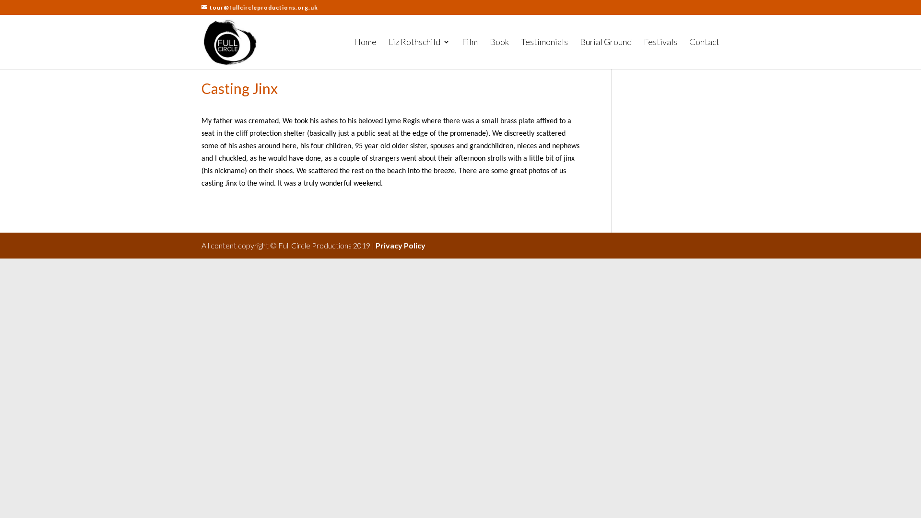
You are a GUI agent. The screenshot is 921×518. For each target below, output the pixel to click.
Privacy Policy (400, 245)
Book (499, 42)
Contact (704, 42)
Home (365, 42)
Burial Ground (606, 42)
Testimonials (544, 42)
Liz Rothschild (414, 42)
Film (470, 42)
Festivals (660, 42)
